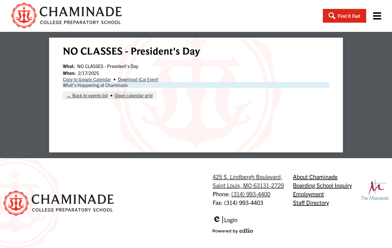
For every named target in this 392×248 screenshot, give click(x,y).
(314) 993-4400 (250, 193)
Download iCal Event (138, 79)
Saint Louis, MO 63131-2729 (248, 181)
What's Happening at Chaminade (95, 85)
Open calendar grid (134, 95)
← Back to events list (87, 95)
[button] (344, 16)
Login (225, 219)
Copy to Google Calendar (87, 79)
